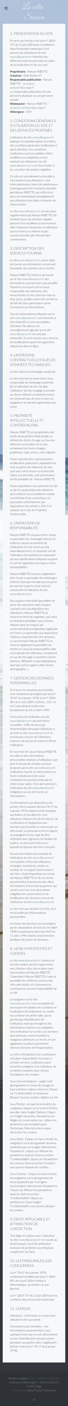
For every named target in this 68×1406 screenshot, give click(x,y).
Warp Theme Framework (41, 1390)
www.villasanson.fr (21, 56)
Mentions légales (18, 1378)
